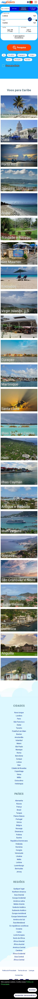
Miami (19, 743)
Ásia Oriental (19, 895)
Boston (19, 734)
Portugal (19, 819)
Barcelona (19, 756)
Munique (19, 750)
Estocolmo (19, 780)
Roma (19, 753)
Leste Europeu (19, 935)
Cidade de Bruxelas (19, 768)
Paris (19, 719)
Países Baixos (19, 816)
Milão (19, 777)
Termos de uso (22, 970)
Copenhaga (19, 771)
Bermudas (19, 869)
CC (36, 190)
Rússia (19, 804)
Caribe (19, 932)
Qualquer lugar (19, 889)
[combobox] (19, 15)
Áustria (19, 838)
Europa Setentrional (19, 916)
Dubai (19, 725)
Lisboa (19, 762)
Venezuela (19, 853)
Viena (19, 774)
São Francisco (19, 722)
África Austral (19, 944)
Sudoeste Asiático (19, 910)
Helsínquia (19, 784)
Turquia (19, 813)
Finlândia (19, 844)
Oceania (19, 929)
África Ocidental (19, 954)
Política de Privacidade (9, 970)
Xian (19, 765)
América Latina (19, 901)
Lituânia (19, 856)
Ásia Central (19, 957)
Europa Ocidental (19, 898)
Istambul (19, 740)
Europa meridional (19, 913)
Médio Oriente (19, 904)
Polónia (19, 835)
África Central (19, 960)
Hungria (19, 850)
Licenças (31, 970)
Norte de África (19, 938)
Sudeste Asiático (19, 907)
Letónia (19, 862)
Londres (19, 716)
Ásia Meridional (19, 923)
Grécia (19, 822)
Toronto (19, 728)
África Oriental (19, 941)
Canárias (19, 951)
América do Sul (19, 920)
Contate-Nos (19, 975)
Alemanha (19, 801)
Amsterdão (19, 737)
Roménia (19, 847)
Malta (19, 859)
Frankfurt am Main (19, 731)
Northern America (19, 892)
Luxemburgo (19, 866)
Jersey (19, 872)
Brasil (19, 810)
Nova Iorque (19, 713)
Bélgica (19, 825)
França (19, 807)
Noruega (19, 828)
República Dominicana (19, 841)
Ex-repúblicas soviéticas (19, 926)
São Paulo (19, 747)
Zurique (19, 759)
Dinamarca (19, 832)
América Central (19, 947)
